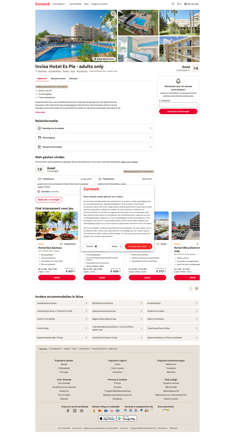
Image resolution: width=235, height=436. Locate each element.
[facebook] (68, 412)
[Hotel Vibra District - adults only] (193, 247)
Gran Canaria (117, 368)
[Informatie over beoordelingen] (189, 70)
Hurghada (171, 368)
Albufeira (171, 372)
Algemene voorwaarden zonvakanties (100, 428)
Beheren (89, 246)
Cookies (117, 387)
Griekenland (64, 368)
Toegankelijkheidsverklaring (117, 391)
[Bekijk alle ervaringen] (188, 68)
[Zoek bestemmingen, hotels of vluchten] (172, 3)
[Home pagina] (42, 3)
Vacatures (64, 391)
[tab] (42, 78)
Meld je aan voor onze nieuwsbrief (171, 395)
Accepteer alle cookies (138, 246)
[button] (76, 36)
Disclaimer (117, 399)
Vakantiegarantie (171, 391)
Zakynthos (117, 372)
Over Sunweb (64, 383)
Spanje (64, 364)
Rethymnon (171, 364)
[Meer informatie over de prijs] (75, 271)
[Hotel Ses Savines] (57, 247)
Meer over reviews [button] (129, 162)
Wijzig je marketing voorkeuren (117, 395)
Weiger (114, 246)
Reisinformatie (171, 399)
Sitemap (64, 399)
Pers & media (64, 395)
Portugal (64, 372)
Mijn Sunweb (171, 387)
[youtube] (82, 412)
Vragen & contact (171, 383)
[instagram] (75, 412)
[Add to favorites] (113, 13)
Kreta (117, 364)
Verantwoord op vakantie (64, 387)
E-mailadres (164, 100)
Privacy (117, 383)
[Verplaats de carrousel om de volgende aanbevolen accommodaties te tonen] (197, 288)
